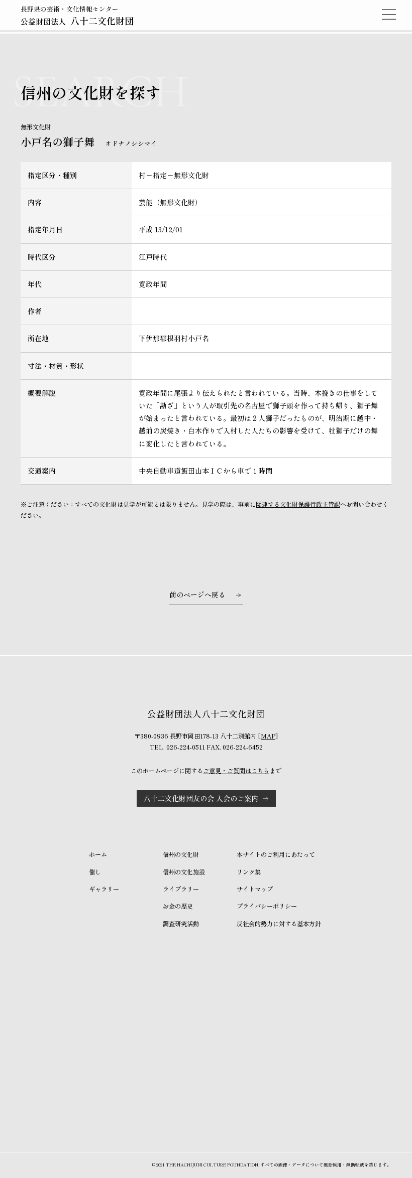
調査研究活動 (181, 923)
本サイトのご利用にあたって (276, 854)
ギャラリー (104, 889)
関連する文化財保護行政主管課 (298, 504)
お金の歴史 (178, 906)
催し (95, 871)
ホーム (98, 854)
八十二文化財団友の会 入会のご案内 (201, 798)
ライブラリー (181, 889)
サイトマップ (255, 889)
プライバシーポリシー (267, 906)
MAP (268, 736)
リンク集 (249, 871)
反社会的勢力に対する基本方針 (279, 923)
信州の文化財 (181, 854)
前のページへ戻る (197, 595)
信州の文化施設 (184, 871)
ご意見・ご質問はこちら (236, 770)
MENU (388, 14)
